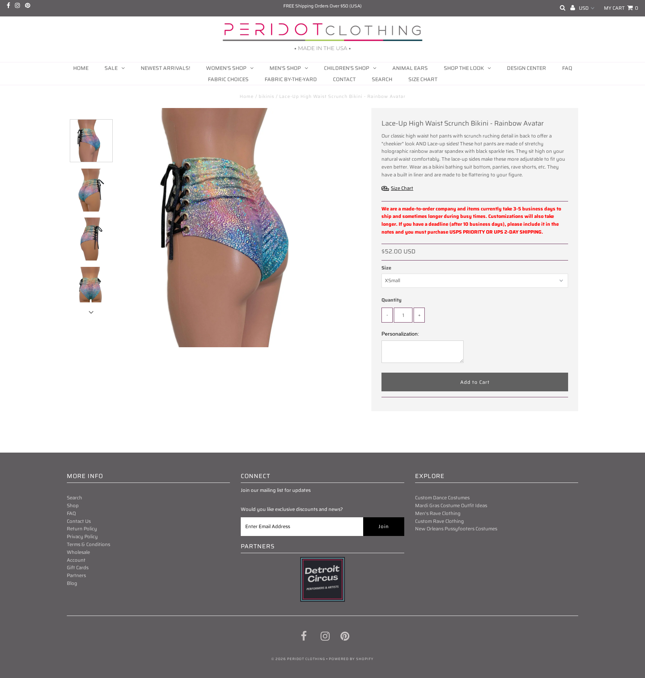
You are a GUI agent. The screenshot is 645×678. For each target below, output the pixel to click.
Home (80, 68)
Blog (72, 583)
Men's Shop (285, 68)
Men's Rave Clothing (438, 513)
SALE (111, 68)
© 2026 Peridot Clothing (298, 659)
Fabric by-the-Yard (291, 79)
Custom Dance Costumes (442, 498)
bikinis (266, 96)
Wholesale (78, 552)
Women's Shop (226, 68)
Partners (76, 575)
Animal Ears (410, 68)
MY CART (621, 8)
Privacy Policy (82, 536)
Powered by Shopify (351, 659)
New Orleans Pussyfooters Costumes (456, 529)
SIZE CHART (422, 79)
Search (382, 79)
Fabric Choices (228, 79)
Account (76, 560)
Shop (73, 505)
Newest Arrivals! (165, 68)
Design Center (526, 68)
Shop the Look (464, 68)
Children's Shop (346, 68)
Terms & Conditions (88, 544)
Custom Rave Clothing (439, 521)
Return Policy (82, 529)
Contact (344, 79)
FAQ (567, 68)
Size (386, 268)
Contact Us (79, 521)
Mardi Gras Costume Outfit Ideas (451, 505)
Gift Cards (77, 567)
